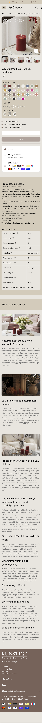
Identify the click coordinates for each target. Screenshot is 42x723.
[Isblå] (27, 86)
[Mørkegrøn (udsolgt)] (10, 95)
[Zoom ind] (36, 51)
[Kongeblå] (10, 90)
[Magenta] (32, 90)
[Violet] (23, 99)
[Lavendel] (14, 90)
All (10, 14)
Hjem (3, 14)
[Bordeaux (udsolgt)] (5, 86)
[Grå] (19, 86)
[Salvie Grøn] (5, 99)
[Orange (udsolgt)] (23, 95)
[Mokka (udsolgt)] (5, 95)
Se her (30, 287)
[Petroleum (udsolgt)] (27, 95)
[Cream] (14, 86)
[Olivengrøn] (19, 95)
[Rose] (32, 95)
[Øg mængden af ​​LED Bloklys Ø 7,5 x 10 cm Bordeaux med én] (38, 133)
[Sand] (10, 99)
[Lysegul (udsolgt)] (19, 90)
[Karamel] (36, 86)
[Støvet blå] (19, 99)
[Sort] (14, 99)
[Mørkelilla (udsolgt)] (14, 95)
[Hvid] (23, 86)
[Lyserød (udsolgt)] (23, 90)
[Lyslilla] (27, 90)
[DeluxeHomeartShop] (15, 7)
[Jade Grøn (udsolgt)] (32, 86)
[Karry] (5, 90)
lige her (21, 158)
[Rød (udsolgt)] (36, 95)
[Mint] (36, 90)
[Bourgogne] (10, 86)
